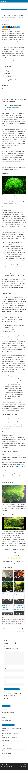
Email (5, 675)
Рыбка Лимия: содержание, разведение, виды (13, 750)
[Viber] (13, 27)
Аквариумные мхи (8, 619)
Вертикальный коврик (13, 80)
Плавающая (10, 70)
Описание (6, 68)
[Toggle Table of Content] (19, 66)
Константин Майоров (8, 17)
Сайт (5, 681)
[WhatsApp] (15, 27)
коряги (19, 464)
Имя (5, 668)
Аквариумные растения (9, 617)
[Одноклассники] (5, 27)
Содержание (7, 73)
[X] (9, 27)
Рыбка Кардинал (8, 629)
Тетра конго (5, 745)
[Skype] (17, 27)
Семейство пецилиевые (8, 743)
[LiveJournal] (11, 27)
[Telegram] (19, 27)
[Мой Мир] (7, 27)
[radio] (9, 558)
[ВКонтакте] (3, 27)
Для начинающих (20, 617)
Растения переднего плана (14, 623)
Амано (9, 71)
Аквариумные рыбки (7, 715)
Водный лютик (5, 740)
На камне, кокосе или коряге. (14, 78)
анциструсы (14, 268)
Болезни (4, 717)
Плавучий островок (12, 79)
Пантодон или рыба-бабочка (9, 737)
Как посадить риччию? (9, 75)
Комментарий (8, 651)
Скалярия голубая (6, 753)
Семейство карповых (7, 748)
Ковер (9, 76)
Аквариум (4, 709)
